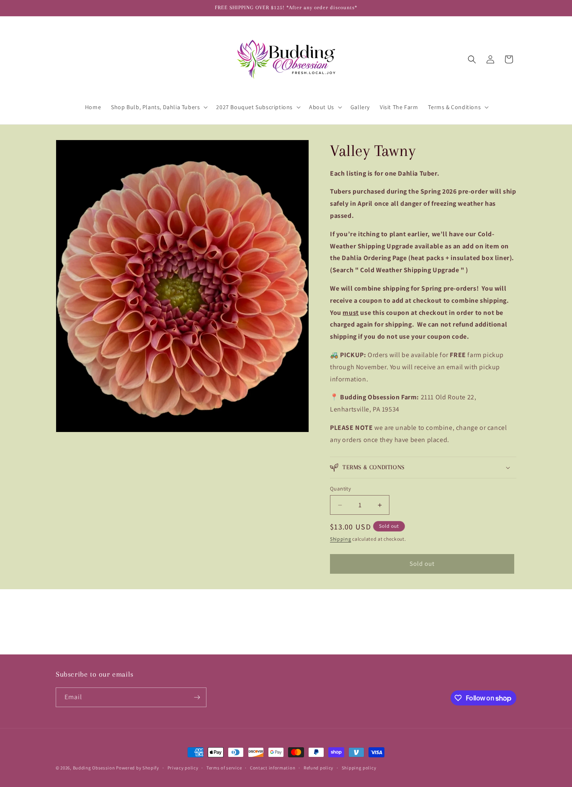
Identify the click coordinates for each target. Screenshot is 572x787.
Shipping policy (359, 768)
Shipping (340, 539)
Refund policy (318, 768)
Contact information (272, 768)
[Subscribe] (197, 697)
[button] (158, 107)
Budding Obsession (94, 768)
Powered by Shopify (137, 768)
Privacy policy (182, 768)
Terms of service (224, 768)
